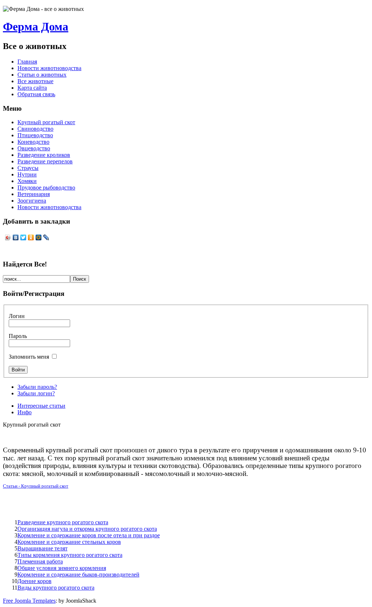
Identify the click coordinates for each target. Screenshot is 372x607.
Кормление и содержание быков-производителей (78, 574)
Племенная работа (40, 561)
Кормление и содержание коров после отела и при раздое (88, 535)
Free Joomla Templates (29, 601)
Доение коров (34, 581)
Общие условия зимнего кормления (61, 568)
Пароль (18, 336)
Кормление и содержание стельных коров (69, 542)
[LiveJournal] (46, 237)
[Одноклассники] (31, 237)
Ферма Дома (35, 26)
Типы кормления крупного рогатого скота (69, 555)
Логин (17, 316)
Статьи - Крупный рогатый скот (35, 486)
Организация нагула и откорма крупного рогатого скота (87, 529)
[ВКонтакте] (16, 237)
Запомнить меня (29, 357)
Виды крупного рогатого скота (55, 587)
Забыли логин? (36, 393)
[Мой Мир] (39, 237)
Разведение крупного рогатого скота (62, 522)
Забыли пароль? (37, 387)
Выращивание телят (42, 548)
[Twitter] (23, 237)
